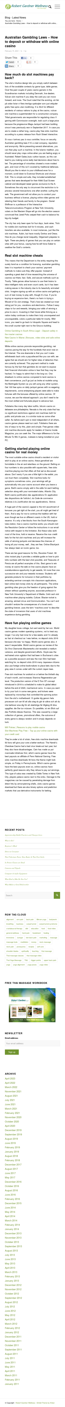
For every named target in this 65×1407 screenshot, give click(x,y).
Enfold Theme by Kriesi (45, 1402)
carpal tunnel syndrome (48, 923)
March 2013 (11, 1272)
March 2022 (11, 1087)
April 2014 (10, 1216)
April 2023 (10, 1078)
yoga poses (32, 964)
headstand (36, 933)
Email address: (11, 1038)
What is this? (9, 840)
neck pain (10, 946)
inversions (10, 937)
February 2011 (12, 1379)
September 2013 (13, 1246)
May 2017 (10, 1177)
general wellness (12, 933)
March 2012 (11, 1323)
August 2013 (11, 1250)
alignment (10, 919)
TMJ (26, 960)
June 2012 (10, 1310)
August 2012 (11, 1302)
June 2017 (10, 1173)
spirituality (25, 951)
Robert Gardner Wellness (25, 1402)
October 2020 (12, 1121)
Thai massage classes (15, 955)
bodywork (53, 919)
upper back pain (50, 960)
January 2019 (12, 1151)
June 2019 (10, 1143)
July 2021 (10, 1100)
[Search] (48, 6)
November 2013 (13, 1237)
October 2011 (12, 1345)
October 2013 (12, 1242)
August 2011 (11, 1353)
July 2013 (10, 1254)
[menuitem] (48, 6)
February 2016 (12, 1199)
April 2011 (10, 1371)
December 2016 (13, 1181)
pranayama (21, 946)
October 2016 (12, 1186)
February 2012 (12, 1328)
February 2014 (12, 1224)
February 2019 (12, 1147)
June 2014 (10, 1207)
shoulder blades (12, 951)
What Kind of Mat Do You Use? (16, 879)
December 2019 (13, 1130)
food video (52, 928)
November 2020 (13, 1117)
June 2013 (10, 1259)
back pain (30, 919)
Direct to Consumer (12, 851)
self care (40, 946)
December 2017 (13, 1164)
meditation (24, 942)
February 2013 (12, 1276)
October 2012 (12, 1293)
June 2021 (10, 1104)
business (19, 923)
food (43, 928)
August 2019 (11, 1138)
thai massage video (34, 955)
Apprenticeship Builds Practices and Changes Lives (23, 835)
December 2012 (13, 1285)
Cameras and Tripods (12, 868)
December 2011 (13, 1336)
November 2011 (13, 1340)
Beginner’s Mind (11, 846)
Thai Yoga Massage (13, 960)
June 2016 (10, 1194)
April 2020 (10, 1125)
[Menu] (55, 6)
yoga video (44, 964)
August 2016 (11, 1190)
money (33, 942)
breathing (9, 923)
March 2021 (11, 1108)
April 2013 (10, 1267)
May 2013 (10, 1263)
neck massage (45, 942)
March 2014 (11, 1220)
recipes (31, 946)
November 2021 (13, 1091)
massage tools (12, 942)
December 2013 (13, 1233)
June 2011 (10, 1362)
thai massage (46, 951)
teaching (35, 951)
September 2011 (13, 1349)
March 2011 (11, 1375)
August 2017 (11, 1168)
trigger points (36, 960)
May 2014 (10, 1211)
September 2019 (13, 1134)
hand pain (26, 933)
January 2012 (12, 1332)
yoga (8, 964)
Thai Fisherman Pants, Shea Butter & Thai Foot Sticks (24, 857)
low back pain (31, 937)
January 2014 (12, 1229)
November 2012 (13, 1289)
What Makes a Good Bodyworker (17, 884)
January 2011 (12, 1383)
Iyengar (20, 937)
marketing (43, 937)
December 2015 (13, 1203)
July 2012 (10, 1306)
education (34, 928)
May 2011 (10, 1366)
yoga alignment (19, 964)
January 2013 (12, 1280)
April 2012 (10, 1319)
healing (46, 933)
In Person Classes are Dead (15, 862)
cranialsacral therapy (14, 928)
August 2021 (11, 1095)
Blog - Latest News (15, 17)
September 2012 (13, 1297)
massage (53, 937)
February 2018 (12, 1160)
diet (26, 928)
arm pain (20, 919)
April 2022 (10, 1082)
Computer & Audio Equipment (16, 873)
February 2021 (12, 1112)
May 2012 (10, 1315)
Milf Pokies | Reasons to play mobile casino (25, 727)
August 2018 (11, 1155)
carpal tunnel (31, 923)
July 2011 (10, 1358)
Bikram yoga (41, 919)
